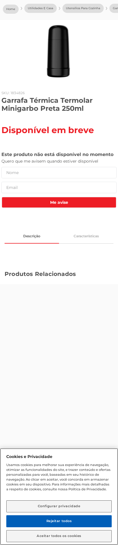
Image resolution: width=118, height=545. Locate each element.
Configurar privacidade (59, 506)
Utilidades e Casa (40, 8)
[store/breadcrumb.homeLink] (11, 9)
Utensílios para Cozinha (83, 8)
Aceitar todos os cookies (59, 536)
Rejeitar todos (59, 521)
